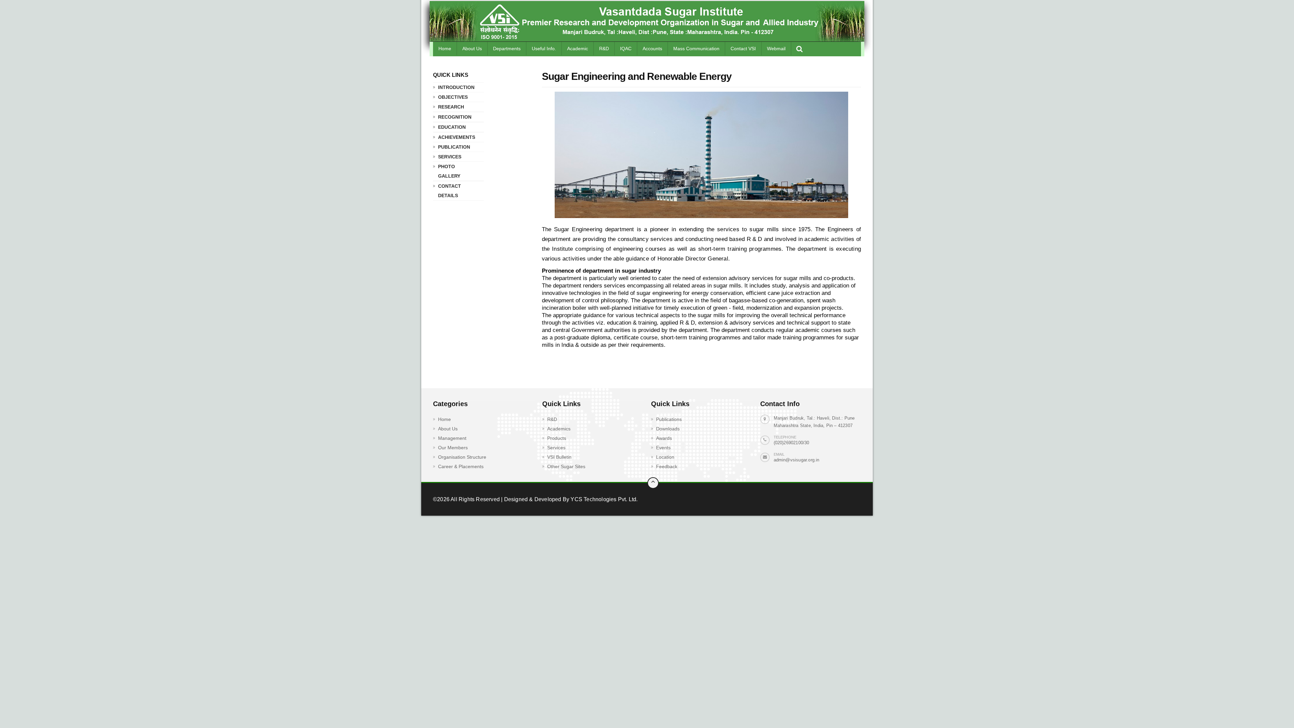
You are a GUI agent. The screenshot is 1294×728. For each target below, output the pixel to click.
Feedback (666, 466)
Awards (664, 438)
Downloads (668, 428)
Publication (454, 147)
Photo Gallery (449, 171)
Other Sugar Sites (566, 466)
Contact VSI (743, 48)
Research (451, 107)
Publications (669, 419)
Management (452, 438)
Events (663, 447)
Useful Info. (544, 48)
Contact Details (449, 190)
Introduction (456, 87)
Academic (577, 48)
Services (449, 156)
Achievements (456, 137)
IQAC (625, 48)
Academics (559, 428)
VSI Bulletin (559, 457)
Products (556, 438)
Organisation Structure (462, 457)
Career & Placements (461, 466)
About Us (472, 48)
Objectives (453, 97)
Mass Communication (696, 48)
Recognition (454, 117)
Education (452, 127)
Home (444, 48)
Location (665, 457)
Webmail (776, 48)
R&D (604, 48)
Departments (507, 48)
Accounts (652, 48)
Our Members (453, 447)
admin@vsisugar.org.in (797, 459)
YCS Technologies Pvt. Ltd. (603, 499)
